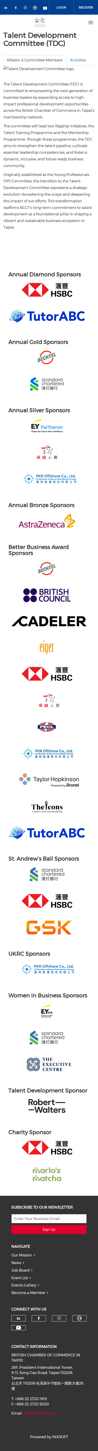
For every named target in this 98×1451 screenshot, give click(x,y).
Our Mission (21, 1255)
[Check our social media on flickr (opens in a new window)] (35, 8)
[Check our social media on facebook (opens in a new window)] (16, 8)
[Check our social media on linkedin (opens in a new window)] (7, 8)
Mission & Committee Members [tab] (34, 60)
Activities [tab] (78, 60)
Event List (19, 1278)
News (16, 1263)
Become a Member (28, 1293)
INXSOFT (60, 1437)
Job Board (20, 1270)
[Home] (39, 23)
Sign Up (49, 1229)
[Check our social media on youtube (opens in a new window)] (45, 8)
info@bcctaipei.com (41, 1413)
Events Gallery (23, 1285)
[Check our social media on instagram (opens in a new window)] (26, 8)
